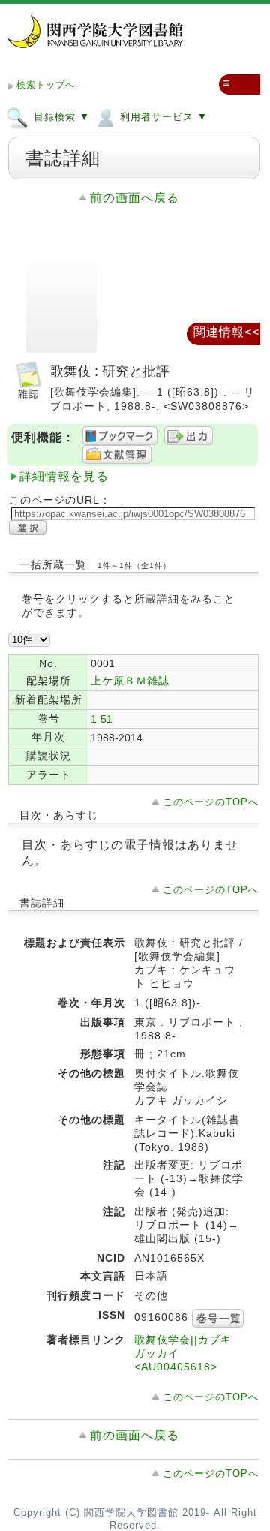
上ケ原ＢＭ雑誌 (130, 681)
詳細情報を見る (64, 476)
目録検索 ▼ (60, 116)
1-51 (101, 719)
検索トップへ (45, 85)
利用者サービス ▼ (162, 116)
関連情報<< (227, 332)
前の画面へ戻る (134, 197)
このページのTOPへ (211, 802)
